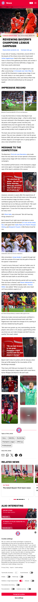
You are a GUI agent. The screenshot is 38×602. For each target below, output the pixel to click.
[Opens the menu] (35, 3)
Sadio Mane (18, 225)
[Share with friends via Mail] (2, 455)
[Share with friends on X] (11, 455)
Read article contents (10, 50)
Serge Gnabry (17, 257)
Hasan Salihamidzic (26, 282)
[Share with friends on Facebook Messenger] (16, 455)
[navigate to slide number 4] (22, 499)
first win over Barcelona (19, 154)
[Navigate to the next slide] (28, 499)
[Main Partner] (31, 3)
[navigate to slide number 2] (18, 499)
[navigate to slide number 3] (20, 499)
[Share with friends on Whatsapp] (7, 455)
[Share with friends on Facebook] (20, 455)
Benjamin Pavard (14, 227)
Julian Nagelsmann (7, 58)
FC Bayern (4, 7)
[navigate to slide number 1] (15, 499)
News (9, 7)
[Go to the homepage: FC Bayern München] (3, 3)
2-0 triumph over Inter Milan (22, 71)
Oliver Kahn (8, 214)
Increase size (25, 50)
